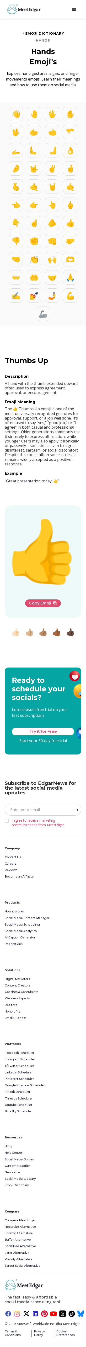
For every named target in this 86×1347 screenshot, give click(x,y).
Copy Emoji (43, 603)
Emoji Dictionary (43, 33)
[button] (74, 9)
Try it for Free (43, 731)
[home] (23, 9)
